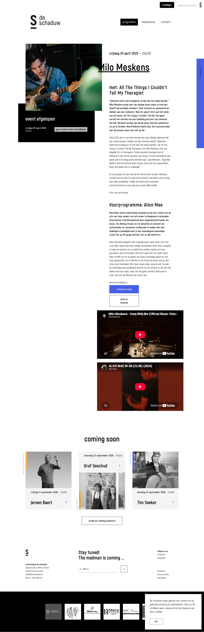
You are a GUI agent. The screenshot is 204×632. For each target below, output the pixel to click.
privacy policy (163, 574)
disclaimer (161, 577)
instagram (161, 558)
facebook (161, 554)
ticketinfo (161, 571)
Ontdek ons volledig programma (102, 520)
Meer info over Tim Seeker (155, 481)
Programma (129, 22)
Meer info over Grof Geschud (102, 481)
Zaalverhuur (148, 22)
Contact (166, 22)
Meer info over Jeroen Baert (49, 481)
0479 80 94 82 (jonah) (34, 571)
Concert (200, 72)
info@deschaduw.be (34, 574)
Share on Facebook (124, 301)
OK (156, 621)
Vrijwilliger (167, 4)
